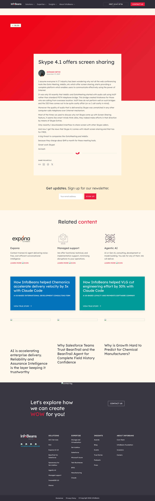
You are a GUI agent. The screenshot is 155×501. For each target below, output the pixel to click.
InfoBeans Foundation (125, 445)
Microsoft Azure (77, 457)
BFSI (73, 468)
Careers (120, 455)
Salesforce (75, 452)
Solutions (29, 4)
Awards (96, 440)
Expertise (40, 4)
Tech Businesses (77, 463)
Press (96, 465)
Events (96, 450)
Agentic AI (52, 470)
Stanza (51, 485)
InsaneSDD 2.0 (54, 480)
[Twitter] (28, 445)
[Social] (43, 165)
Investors (120, 450)
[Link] (30, 320)
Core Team (121, 440)
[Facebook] (23, 445)
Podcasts (97, 460)
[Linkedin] (37, 445)
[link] (34, 4)
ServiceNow (75, 447)
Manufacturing (76, 473)
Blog (16, 25)
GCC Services (53, 440)
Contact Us (137, 4)
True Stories (98, 455)
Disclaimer (59, 498)
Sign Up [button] (90, 196)
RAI (50, 445)
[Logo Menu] (16, 4)
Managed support (55, 475)
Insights (52, 4)
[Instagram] (32, 445)
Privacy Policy (71, 498)
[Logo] (31, 437)
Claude (73, 478)
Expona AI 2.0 (54, 450)
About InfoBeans (66, 4)
